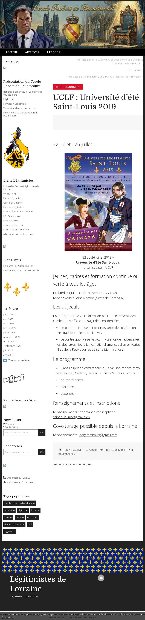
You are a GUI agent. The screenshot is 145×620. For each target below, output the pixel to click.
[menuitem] (14, 52)
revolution (32, 517)
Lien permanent (72, 450)
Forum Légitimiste (12, 198)
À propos (53, 52)
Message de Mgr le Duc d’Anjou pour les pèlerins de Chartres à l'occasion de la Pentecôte (110, 61)
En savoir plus (8, 617)
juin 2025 (8, 350)
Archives (32, 52)
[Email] (101, 578)
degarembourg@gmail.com (98, 435)
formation (9, 510)
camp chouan (106, 450)
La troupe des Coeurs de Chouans (21, 270)
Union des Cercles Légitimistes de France (21, 188)
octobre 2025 (10, 341)
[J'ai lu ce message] (141, 614)
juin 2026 (8, 314)
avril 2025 (8, 354)
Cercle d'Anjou (11, 220)
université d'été (124, 450)
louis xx (8, 517)
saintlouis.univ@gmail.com (71, 417)
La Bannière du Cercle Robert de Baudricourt (20, 114)
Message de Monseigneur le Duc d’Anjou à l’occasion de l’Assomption (105, 76)
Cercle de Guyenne (13, 225)
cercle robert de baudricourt (19, 503)
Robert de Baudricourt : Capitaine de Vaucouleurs (22, 93)
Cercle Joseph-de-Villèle (16, 229)
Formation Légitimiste (14, 103)
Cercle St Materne (13, 202)
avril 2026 (8, 319)
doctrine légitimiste (14, 524)
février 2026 (9, 328)
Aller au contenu (11, 3)
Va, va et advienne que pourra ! (19, 108)
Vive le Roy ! (9, 193)
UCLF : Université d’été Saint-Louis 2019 (96, 102)
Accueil (12, 52)
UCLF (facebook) (11, 216)
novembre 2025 (11, 337)
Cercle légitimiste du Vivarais (18, 211)
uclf (30, 524)
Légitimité (8, 99)
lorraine (35, 510)
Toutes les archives (19, 360)
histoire (20, 517)
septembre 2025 (12, 345)
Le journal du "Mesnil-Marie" (18, 265)
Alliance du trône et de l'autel (18, 234)
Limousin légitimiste (13, 207)
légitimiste (9, 531)
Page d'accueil (134, 70)
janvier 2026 (9, 332)
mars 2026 (8, 323)
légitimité (23, 510)
